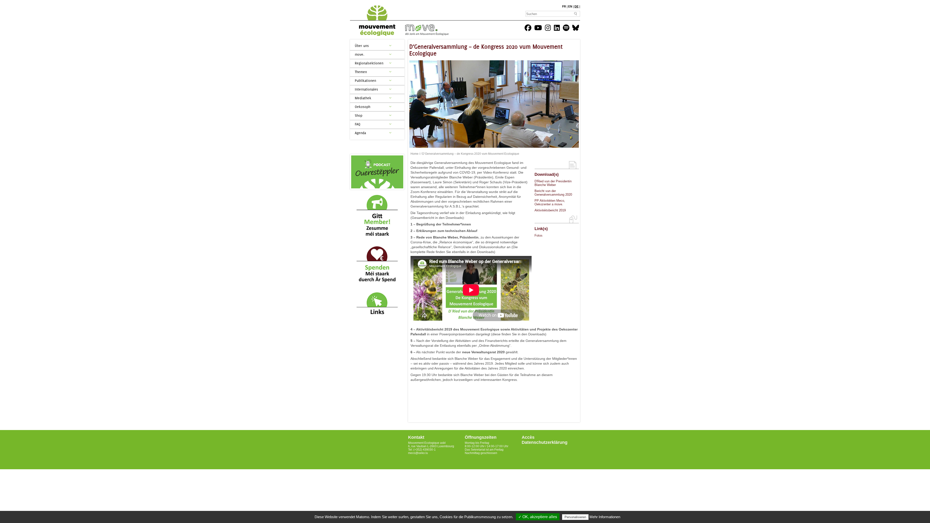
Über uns (362, 46)
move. (359, 54)
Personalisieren (575, 517)
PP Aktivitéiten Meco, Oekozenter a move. (550, 202)
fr (564, 6)
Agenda (360, 133)
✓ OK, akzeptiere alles (537, 517)
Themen (361, 72)
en (570, 6)
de (576, 6)
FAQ (357, 124)
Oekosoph (362, 107)
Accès (528, 437)
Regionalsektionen (369, 63)
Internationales (366, 89)
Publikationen (365, 80)
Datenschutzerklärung (544, 442)
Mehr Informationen (604, 517)
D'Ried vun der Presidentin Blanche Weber (553, 183)
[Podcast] (377, 171)
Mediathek (363, 98)
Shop (358, 115)
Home (414, 153)
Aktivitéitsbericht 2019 (550, 210)
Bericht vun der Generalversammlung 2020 (553, 192)
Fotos (538, 235)
